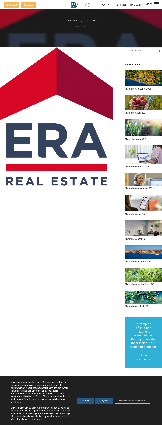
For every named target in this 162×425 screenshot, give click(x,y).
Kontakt (107, 5)
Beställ (28, 5)
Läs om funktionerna (143, 357)
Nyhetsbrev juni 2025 (136, 112)
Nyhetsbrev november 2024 (139, 188)
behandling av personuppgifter (30, 419)
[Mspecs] (81, 4)
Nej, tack (104, 400)
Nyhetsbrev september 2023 (139, 284)
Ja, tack (85, 400)
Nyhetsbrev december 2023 (139, 261)
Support (121, 5)
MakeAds (135, 5)
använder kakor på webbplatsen (45, 416)
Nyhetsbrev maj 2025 (136, 139)
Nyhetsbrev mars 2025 (137, 166)
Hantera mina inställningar (132, 400)
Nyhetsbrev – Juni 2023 (137, 306)
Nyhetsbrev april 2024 (136, 239)
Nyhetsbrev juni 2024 (136, 214)
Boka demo (12, 5)
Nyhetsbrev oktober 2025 (138, 88)
